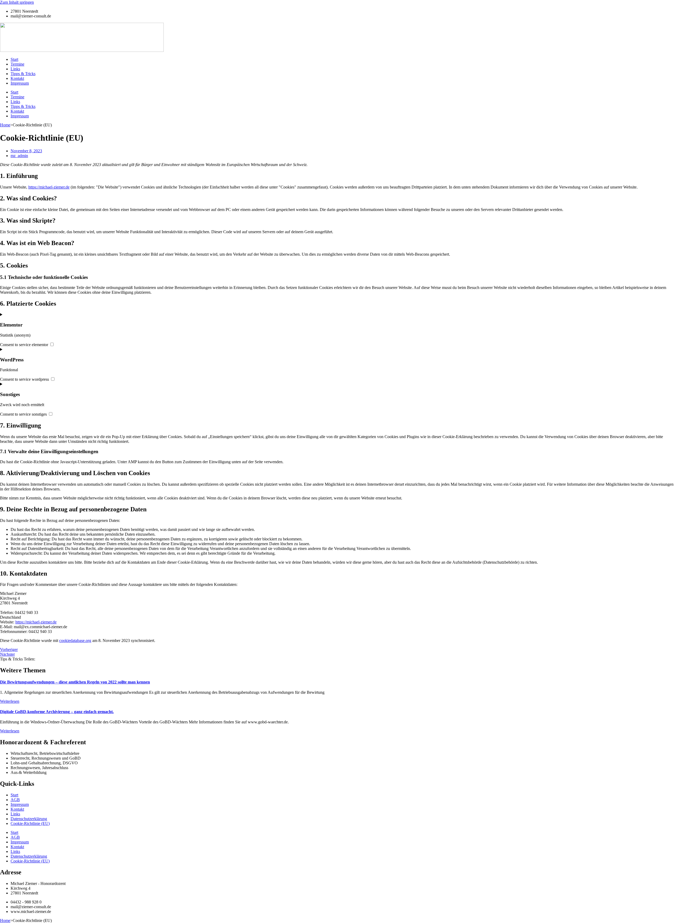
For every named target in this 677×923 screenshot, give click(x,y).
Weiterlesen (9, 701)
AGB (15, 799)
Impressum (20, 83)
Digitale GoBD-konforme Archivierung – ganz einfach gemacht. (57, 711)
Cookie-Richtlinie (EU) (30, 823)
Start (14, 59)
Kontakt (17, 78)
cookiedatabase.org (75, 640)
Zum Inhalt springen (17, 2)
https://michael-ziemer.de (49, 187)
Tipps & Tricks (23, 73)
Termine (17, 64)
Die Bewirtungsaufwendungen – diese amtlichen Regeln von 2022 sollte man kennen (75, 682)
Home (5, 125)
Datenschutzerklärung (29, 818)
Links (15, 69)
